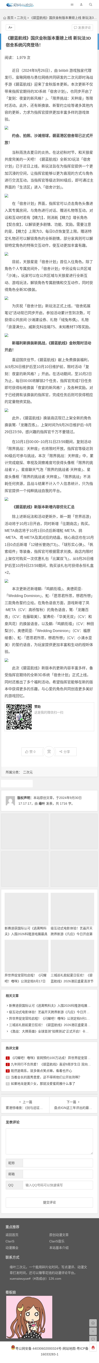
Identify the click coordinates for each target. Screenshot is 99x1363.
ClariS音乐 (56, 1241)
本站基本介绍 (59, 1248)
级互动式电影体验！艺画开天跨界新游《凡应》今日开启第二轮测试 (72, 934)
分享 (67, 752)
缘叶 (42, 803)
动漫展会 (12, 1248)
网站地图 (69, 1348)
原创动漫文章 (59, 1235)
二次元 (21, 18)
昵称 (11, 1163)
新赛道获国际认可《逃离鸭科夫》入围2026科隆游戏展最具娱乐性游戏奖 (26, 934)
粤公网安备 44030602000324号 (38, 1348)
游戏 (17, 783)
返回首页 (12, 1235)
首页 (10, 18)
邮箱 (11, 1174)
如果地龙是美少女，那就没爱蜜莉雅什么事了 (43, 1083)
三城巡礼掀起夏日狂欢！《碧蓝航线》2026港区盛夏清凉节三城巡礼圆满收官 (72, 981)
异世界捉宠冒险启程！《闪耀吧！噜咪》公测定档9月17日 (50, 1018)
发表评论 (84, 27)
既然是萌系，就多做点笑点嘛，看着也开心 (41, 1071)
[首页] (93, 1323)
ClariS (10, 1241)
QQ (10, 1185)
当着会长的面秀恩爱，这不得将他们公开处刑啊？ (46, 1077)
